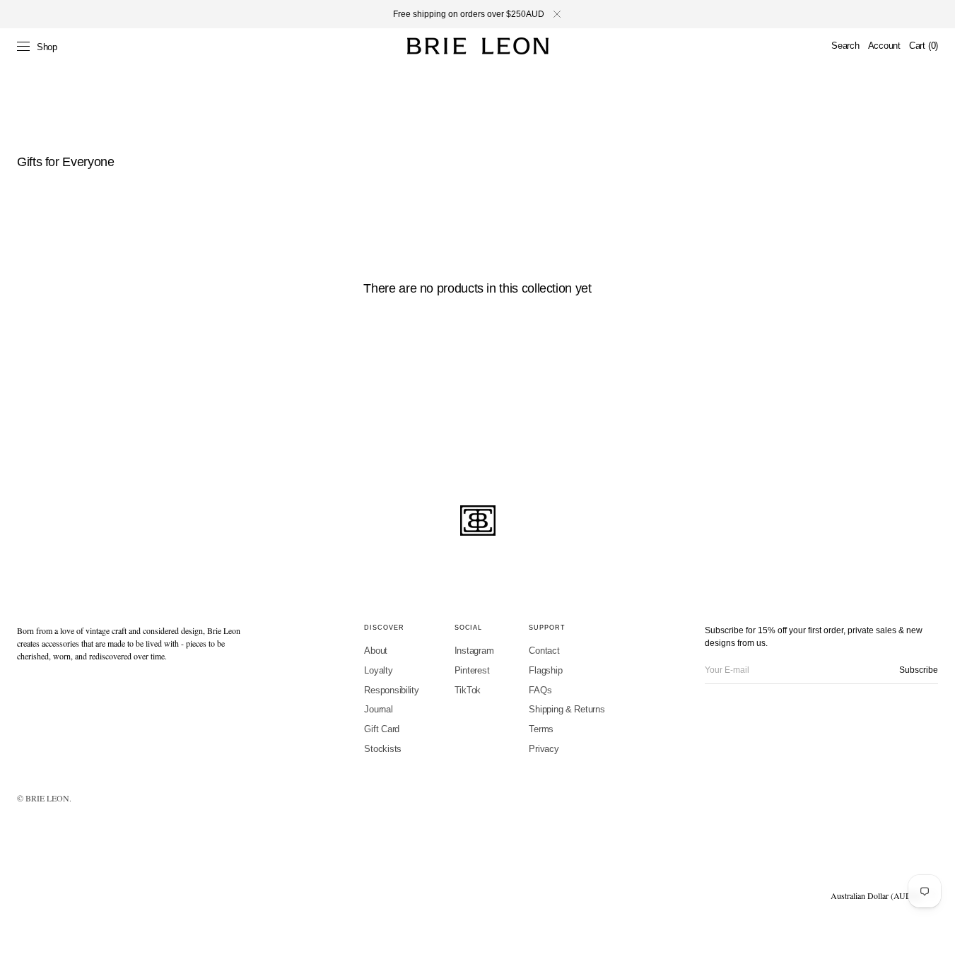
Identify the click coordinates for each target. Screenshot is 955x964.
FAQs (540, 690)
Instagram (474, 650)
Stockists (383, 748)
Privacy (543, 748)
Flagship (545, 670)
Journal (378, 709)
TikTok (468, 690)
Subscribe (918, 670)
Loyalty (378, 670)
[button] (845, 46)
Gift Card (381, 729)
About (375, 650)
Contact (544, 650)
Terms (541, 729)
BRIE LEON (47, 798)
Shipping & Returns (566, 709)
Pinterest (472, 670)
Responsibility (391, 690)
